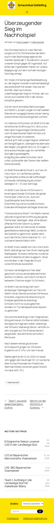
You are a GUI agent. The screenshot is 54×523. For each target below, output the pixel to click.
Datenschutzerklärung (35, 518)
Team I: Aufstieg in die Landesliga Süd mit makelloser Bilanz (18, 483)
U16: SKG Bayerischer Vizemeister (17, 469)
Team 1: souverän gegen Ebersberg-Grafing (15, 404)
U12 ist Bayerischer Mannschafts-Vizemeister (20, 457)
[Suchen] (40, 511)
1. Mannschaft (37, 42)
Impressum (13, 518)
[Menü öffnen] (27, 12)
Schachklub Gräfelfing (32, 5)
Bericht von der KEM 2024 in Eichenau (38, 404)
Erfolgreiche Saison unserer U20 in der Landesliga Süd (21, 443)
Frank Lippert (22, 42)
